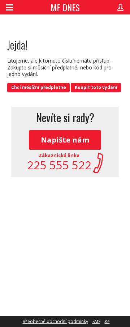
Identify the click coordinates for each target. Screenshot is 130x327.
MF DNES (65, 7)
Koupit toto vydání (96, 87)
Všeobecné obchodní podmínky (55, 321)
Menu (9, 7)
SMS (96, 321)
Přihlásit (120, 7)
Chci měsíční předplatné (38, 87)
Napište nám (65, 140)
